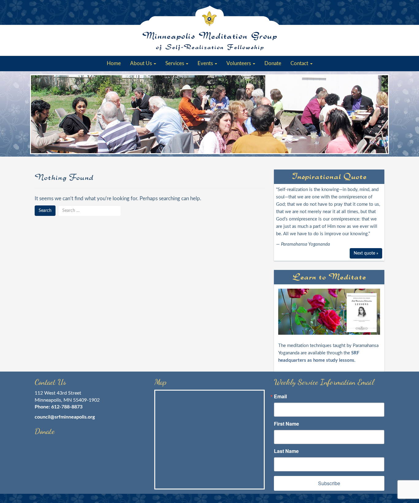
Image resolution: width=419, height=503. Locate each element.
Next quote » (366, 253)
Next (381, 114)
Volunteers (239, 63)
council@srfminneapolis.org (65, 417)
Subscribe (329, 483)
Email (280, 396)
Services (175, 63)
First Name (286, 423)
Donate (272, 63)
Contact (299, 63)
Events (206, 63)
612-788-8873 (67, 406)
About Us (141, 63)
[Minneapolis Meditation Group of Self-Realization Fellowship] (209, 28)
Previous (38, 114)
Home (114, 63)
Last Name (286, 451)
